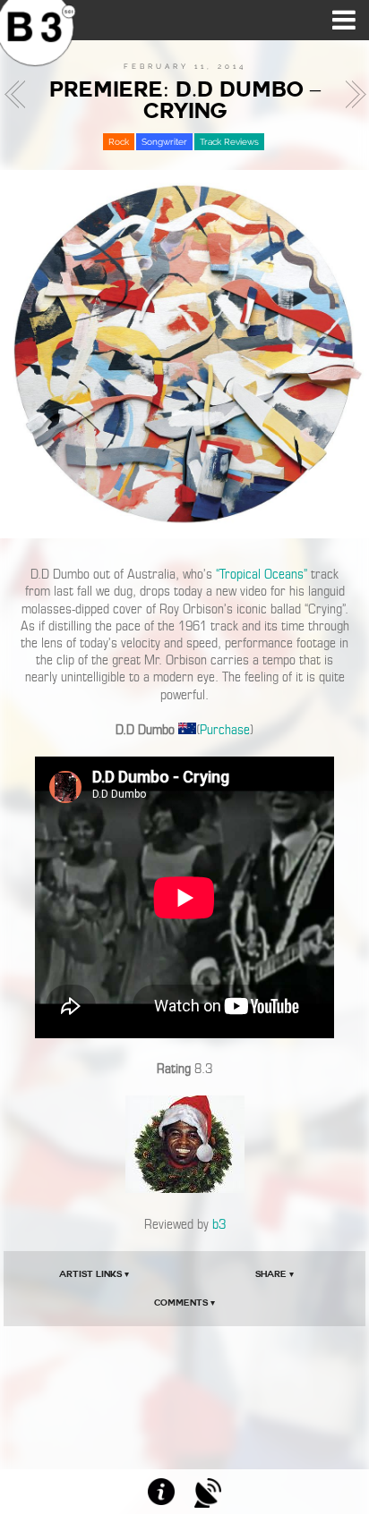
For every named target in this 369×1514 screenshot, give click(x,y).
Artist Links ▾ (94, 1274)
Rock (118, 142)
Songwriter (164, 142)
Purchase (225, 730)
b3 (219, 1224)
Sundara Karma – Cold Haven (350, 95)
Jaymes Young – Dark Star (20, 95)
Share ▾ (274, 1274)
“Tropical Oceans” (261, 574)
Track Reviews (229, 142)
